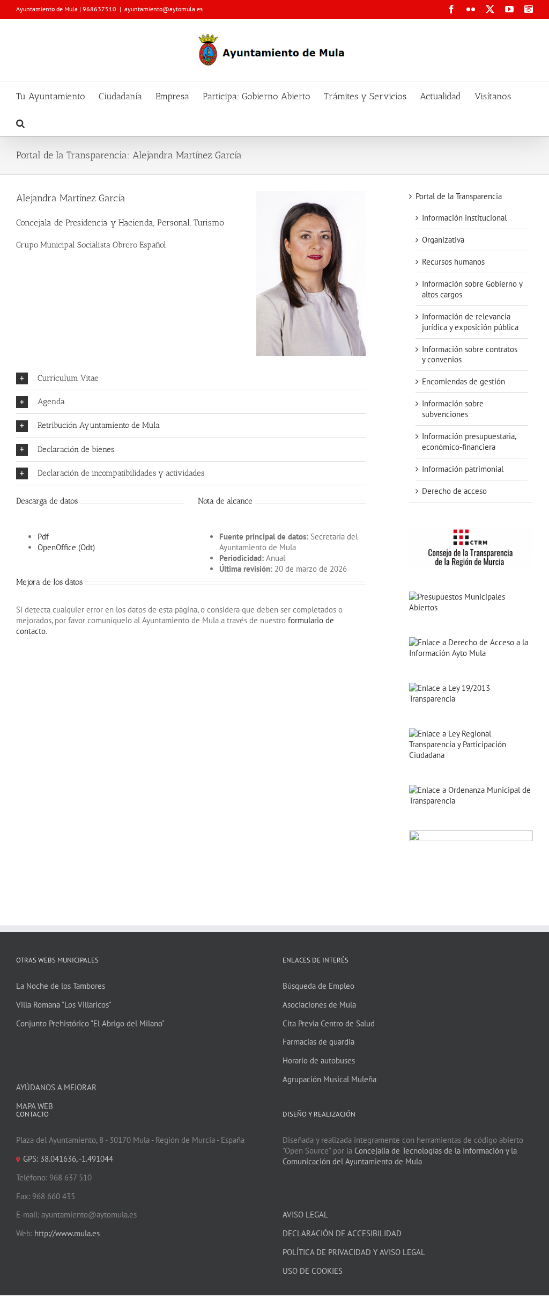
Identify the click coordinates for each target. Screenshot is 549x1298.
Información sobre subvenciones (453, 408)
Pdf (43, 536)
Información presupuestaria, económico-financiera (469, 441)
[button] (20, 122)
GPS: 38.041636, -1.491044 (68, 1159)
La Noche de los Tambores (60, 986)
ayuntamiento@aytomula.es (163, 9)
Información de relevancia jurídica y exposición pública (470, 321)
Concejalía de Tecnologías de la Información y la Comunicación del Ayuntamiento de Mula (400, 1156)
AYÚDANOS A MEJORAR (56, 1087)
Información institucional (464, 218)
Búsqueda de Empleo (318, 986)
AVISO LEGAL (305, 1214)
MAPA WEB (34, 1106)
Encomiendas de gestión (463, 381)
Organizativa (443, 240)
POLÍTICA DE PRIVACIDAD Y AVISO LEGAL (354, 1252)
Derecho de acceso (454, 491)
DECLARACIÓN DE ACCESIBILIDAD (342, 1233)
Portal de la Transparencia (459, 196)
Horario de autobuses (319, 1060)
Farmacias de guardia (318, 1042)
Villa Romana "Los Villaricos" (64, 1005)
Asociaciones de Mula (319, 1005)
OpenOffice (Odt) (66, 547)
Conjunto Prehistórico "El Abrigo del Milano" (90, 1023)
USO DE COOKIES (313, 1271)
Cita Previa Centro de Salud (329, 1023)
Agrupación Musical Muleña (329, 1079)
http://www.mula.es (67, 1233)
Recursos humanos (453, 262)
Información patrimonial (462, 469)
